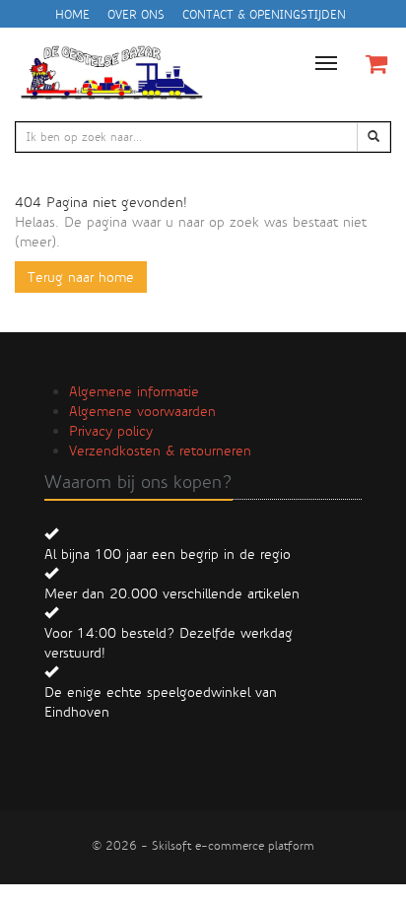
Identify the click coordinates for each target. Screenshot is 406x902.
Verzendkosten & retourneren (160, 450)
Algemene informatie (134, 391)
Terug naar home (81, 277)
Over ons (136, 15)
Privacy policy (111, 431)
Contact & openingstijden (264, 15)
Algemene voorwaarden (142, 411)
